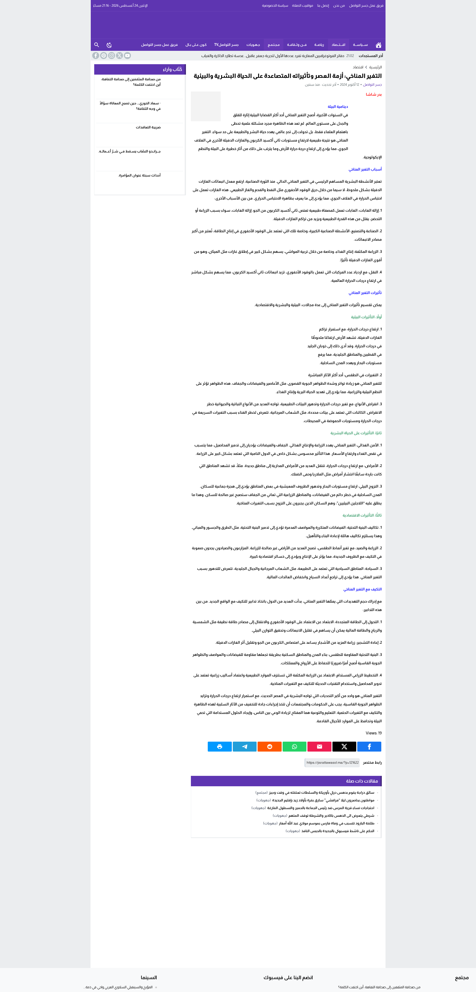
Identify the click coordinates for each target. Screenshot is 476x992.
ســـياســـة (360, 45)
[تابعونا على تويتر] (119, 55)
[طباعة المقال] (220, 747)
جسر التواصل (372, 85)
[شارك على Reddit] (269, 747)
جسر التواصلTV (226, 45)
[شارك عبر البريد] (319, 747)
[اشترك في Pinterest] (103, 55)
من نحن (339, 5)
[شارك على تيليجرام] (245, 747)
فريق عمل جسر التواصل (366, 5)
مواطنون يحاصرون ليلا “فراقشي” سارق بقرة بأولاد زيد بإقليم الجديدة (323, 800)
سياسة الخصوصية (275, 5)
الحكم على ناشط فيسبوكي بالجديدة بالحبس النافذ (337, 831)
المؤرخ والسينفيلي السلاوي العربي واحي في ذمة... (117, 987)
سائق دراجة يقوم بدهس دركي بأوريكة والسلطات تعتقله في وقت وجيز (321, 792)
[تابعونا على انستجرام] (111, 55)
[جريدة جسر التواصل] (238, 25)
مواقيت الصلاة (302, 5)
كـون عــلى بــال (196, 45)
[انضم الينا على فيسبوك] (95, 55)
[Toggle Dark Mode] (109, 45)
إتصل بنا (323, 5)
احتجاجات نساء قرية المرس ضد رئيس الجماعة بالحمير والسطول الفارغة (320, 808)
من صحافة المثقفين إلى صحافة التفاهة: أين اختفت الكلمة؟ (379, 987)
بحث (97, 45)
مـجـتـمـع (274, 45)
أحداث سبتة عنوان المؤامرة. (139, 175)
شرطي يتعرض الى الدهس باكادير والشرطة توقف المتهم (331, 815)
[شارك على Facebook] (369, 747)
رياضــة (319, 45)
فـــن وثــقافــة (297, 45)
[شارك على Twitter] (344, 747)
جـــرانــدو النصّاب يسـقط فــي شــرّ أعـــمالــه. (129, 151)
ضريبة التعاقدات (148, 127)
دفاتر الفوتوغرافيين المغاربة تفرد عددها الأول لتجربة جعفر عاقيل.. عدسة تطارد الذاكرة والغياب (277, 56)
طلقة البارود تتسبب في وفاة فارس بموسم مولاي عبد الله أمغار (326, 823)
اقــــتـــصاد (338, 45)
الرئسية (378, 45)
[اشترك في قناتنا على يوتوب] (127, 55)
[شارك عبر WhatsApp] (294, 747)
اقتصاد (358, 67)
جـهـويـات (253, 45)
